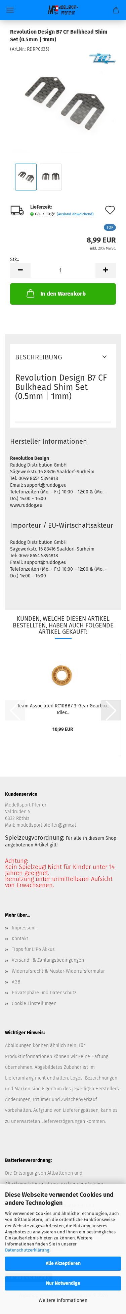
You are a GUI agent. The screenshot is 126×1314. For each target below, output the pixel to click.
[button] (20, 270)
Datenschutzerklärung (27, 1250)
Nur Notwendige (63, 1283)
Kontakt (20, 938)
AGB (16, 982)
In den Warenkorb (63, 293)
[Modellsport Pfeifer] (63, 10)
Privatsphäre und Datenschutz (44, 993)
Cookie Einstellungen (34, 1003)
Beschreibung (38, 357)
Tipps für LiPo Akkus (33, 949)
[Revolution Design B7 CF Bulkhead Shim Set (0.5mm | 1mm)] (63, 102)
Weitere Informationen (63, 1300)
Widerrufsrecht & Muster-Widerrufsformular (58, 971)
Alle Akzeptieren (63, 1263)
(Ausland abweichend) (75, 214)
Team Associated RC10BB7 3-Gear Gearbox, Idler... (63, 708)
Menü (10, 10)
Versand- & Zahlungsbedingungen (48, 960)
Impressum (24, 928)
